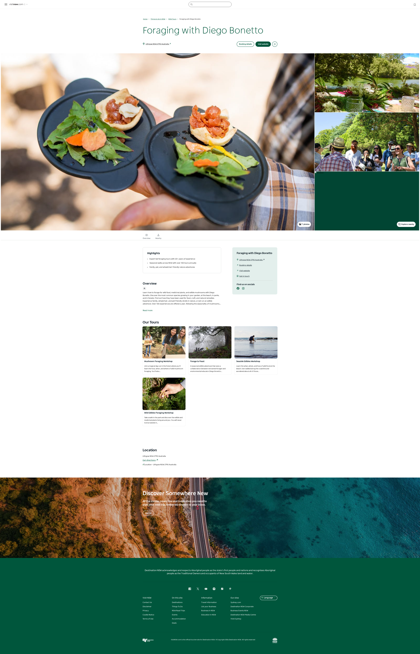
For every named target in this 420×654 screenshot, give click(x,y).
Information (206, 598)
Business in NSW (208, 611)
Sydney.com (236, 602)
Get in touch (244, 276)
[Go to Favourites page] (414, 4)
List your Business (208, 606)
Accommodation (179, 619)
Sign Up (148, 513)
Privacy (146, 611)
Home (145, 19)
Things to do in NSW (158, 19)
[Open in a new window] (164, 342)
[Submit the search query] (191, 4)
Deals (174, 623)
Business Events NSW (239, 611)
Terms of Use (148, 619)
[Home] (16, 4)
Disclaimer (147, 606)
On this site (177, 598)
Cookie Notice (148, 615)
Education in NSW (208, 615)
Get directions (149, 460)
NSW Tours (172, 19)
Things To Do (177, 606)
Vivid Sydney (236, 619)
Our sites (235, 598)
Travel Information (209, 602)
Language (268, 598)
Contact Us (147, 602)
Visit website (263, 44)
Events (174, 615)
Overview (146, 238)
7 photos (305, 224)
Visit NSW (147, 598)
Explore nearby (407, 224)
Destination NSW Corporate (242, 606)
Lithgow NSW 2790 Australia (157, 44)
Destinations (177, 602)
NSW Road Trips (178, 611)
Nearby (158, 238)
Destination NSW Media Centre (243, 615)
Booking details (245, 44)
